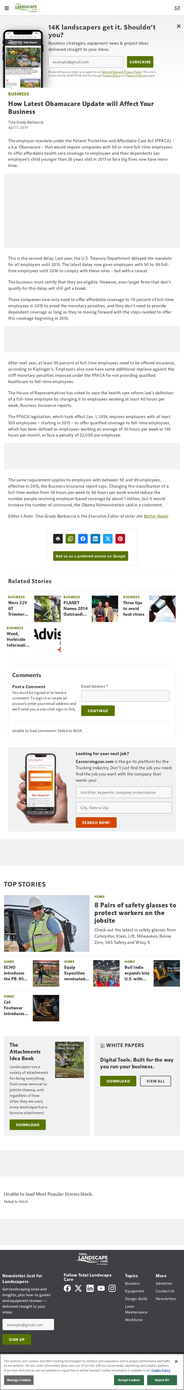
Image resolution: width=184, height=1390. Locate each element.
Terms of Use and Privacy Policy (122, 72)
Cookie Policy (160, 1370)
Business (18, 93)
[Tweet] (108, 539)
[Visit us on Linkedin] (90, 1287)
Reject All (162, 1380)
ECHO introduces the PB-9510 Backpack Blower (16, 973)
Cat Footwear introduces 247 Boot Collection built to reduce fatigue (14, 1008)
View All (155, 1081)
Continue (98, 710)
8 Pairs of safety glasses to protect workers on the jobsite (135, 912)
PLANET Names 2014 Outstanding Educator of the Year (75, 608)
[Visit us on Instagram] (112, 1287)
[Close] (176, 1361)
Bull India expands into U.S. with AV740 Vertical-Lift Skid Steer (137, 973)
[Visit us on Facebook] (67, 1287)
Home (99, 896)
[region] (92, 1372)
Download (27, 1124)
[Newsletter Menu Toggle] (177, 8)
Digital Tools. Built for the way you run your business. (136, 1063)
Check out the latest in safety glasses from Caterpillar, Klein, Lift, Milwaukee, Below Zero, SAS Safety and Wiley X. (135, 936)
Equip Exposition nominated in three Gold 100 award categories (74, 973)
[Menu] (7, 8)
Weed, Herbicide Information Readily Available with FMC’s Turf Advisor (18, 639)
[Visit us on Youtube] (101, 1287)
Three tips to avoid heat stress (133, 608)
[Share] (83, 539)
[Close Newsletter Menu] (179, 26)
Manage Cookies (19, 1380)
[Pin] (120, 539)
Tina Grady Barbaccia (25, 121)
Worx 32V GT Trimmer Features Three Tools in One (19, 608)
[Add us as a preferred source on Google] (70, 539)
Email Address (94, 686)
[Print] (58, 539)
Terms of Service (136, 75)
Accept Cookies (129, 1380)
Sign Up (17, 1339)
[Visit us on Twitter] (79, 1287)
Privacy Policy (112, 75)
